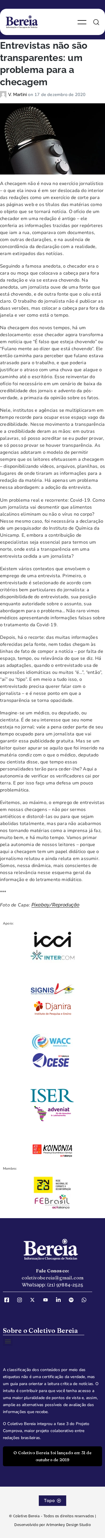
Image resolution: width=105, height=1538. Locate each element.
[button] (8, 1341)
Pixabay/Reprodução (56, 905)
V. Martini (18, 94)
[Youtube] (47, 1299)
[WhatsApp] (86, 1299)
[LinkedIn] (60, 1299)
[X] (34, 1299)
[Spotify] (73, 1299)
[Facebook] (8, 1299)
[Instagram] (21, 1299)
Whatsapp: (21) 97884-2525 (52, 1285)
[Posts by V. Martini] (4, 94)
